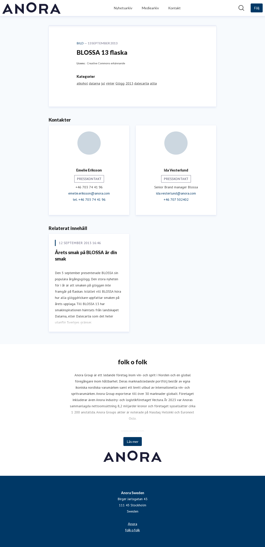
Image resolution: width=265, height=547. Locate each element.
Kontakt (174, 8)
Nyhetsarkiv (123, 8)
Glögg (120, 83)
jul (103, 83)
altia (153, 83)
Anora (132, 524)
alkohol (82, 83)
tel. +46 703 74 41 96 (89, 199)
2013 (129, 83)
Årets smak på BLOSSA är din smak (86, 255)
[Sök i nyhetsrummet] (241, 8)
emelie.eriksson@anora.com (89, 193)
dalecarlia (141, 83)
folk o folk (132, 530)
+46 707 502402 (176, 199)
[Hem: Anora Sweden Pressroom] (31, 8)
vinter (110, 83)
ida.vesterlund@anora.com (176, 193)
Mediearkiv (150, 8)
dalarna (94, 83)
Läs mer (133, 441)
